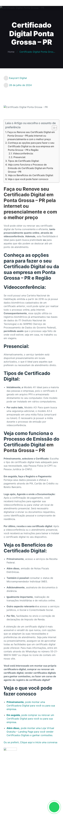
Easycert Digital (18, 77)
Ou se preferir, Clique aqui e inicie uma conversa (30, 742)
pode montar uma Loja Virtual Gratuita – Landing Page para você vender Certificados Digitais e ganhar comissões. (30, 732)
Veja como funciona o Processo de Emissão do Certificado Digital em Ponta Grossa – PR (30, 168)
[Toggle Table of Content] (53, 127)
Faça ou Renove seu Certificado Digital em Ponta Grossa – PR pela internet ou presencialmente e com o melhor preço (31, 136)
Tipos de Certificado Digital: (23, 160)
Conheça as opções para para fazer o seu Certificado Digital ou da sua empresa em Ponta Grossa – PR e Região (31, 146)
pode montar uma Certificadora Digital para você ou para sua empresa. (31, 706)
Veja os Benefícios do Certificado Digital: (30, 175)
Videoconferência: (23, 153)
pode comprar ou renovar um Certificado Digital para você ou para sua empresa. (30, 719)
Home (11, 51)
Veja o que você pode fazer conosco (28, 179)
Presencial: (19, 157)
